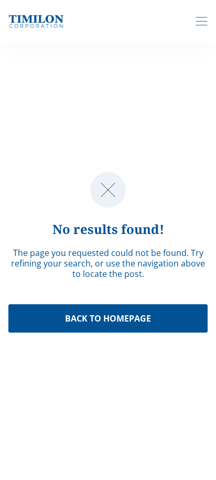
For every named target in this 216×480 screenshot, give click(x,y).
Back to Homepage (108, 318)
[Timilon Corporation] (36, 21)
